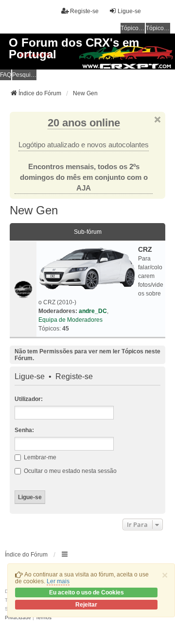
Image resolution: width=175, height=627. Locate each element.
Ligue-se (30, 377)
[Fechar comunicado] (157, 119)
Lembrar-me (39, 457)
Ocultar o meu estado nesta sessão (69, 471)
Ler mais (58, 581)
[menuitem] (18, 617)
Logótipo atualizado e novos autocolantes (83, 145)
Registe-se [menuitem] (84, 11)
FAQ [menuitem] (5, 74)
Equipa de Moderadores (70, 319)
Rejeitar (86, 604)
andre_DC (93, 311)
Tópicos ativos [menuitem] (158, 28)
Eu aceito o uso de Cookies (86, 592)
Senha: (24, 430)
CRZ (145, 249)
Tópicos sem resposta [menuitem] (133, 28)
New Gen (34, 210)
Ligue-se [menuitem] (129, 11)
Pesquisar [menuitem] (24, 74)
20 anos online (84, 123)
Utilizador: (29, 399)
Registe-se (74, 377)
